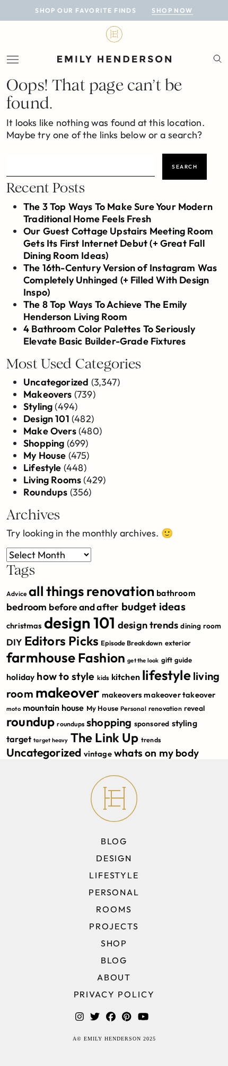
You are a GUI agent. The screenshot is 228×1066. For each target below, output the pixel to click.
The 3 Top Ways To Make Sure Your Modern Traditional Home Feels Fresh (118, 212)
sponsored (152, 723)
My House (44, 455)
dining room (200, 626)
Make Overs (49, 431)
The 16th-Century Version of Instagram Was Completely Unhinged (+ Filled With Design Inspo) (120, 280)
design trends (148, 625)
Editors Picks (61, 641)
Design (114, 858)
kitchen (125, 677)
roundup (30, 721)
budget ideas (153, 606)
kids (103, 678)
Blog (114, 841)
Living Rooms (52, 480)
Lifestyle (42, 467)
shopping (108, 722)
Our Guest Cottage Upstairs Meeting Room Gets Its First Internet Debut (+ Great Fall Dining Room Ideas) (118, 243)
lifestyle (166, 675)
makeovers (122, 695)
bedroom (26, 607)
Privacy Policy (114, 994)
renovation (165, 708)
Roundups (45, 492)
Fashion (101, 657)
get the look (143, 660)
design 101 (80, 623)
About (114, 977)
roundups (70, 724)
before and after (84, 607)
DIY (14, 642)
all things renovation (91, 591)
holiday (20, 677)
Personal (133, 708)
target (18, 739)
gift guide (176, 660)
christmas (24, 625)
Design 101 (46, 419)
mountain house (53, 707)
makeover (67, 692)
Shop (114, 943)
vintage (98, 754)
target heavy (50, 740)
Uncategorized (56, 382)
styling (184, 723)
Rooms (114, 909)
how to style (65, 676)
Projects (113, 926)
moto (13, 708)
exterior (178, 643)
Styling (37, 406)
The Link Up (105, 737)
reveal (194, 708)
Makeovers (47, 394)
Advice (16, 594)
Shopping (43, 443)
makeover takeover (179, 695)
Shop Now (172, 10)
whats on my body (156, 752)
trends (151, 740)
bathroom (175, 592)
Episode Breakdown (131, 643)
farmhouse (41, 657)
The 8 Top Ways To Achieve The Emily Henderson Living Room (105, 310)
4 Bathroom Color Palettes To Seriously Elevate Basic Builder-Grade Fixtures (109, 335)
